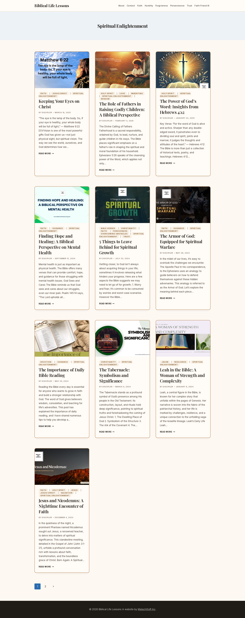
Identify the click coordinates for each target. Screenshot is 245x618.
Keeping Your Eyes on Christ (59, 103)
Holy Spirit (107, 93)
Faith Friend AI (202, 5)
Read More (46, 153)
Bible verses (108, 228)
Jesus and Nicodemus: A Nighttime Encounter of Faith (61, 506)
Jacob (165, 362)
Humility (149, 5)
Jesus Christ (59, 93)
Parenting (137, 93)
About (121, 5)
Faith (139, 5)
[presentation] (62, 70)
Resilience (180, 362)
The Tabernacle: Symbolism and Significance (114, 375)
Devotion (45, 362)
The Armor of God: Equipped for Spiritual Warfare (181, 241)
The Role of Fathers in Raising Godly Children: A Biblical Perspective (122, 109)
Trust (189, 5)
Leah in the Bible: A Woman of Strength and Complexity (182, 375)
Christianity (128, 228)
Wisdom (105, 99)
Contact (131, 5)
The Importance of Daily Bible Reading (61, 372)
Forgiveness (161, 5)
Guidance (57, 228)
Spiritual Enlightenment (116, 96)
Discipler (47, 112)
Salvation (66, 493)
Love (122, 93)
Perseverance (177, 5)
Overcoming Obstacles (114, 234)
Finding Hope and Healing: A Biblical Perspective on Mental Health (59, 244)
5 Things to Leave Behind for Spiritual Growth (118, 247)
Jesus (74, 490)
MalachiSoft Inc (146, 609)
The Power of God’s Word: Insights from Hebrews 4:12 (179, 106)
